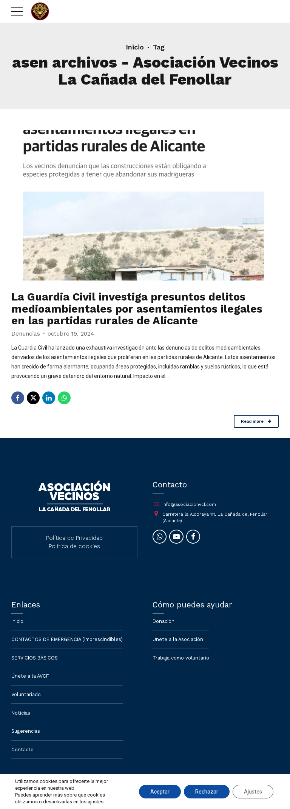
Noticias (20, 713)
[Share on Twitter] (33, 397)
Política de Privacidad (74, 538)
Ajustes (253, 792)
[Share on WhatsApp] (64, 397)
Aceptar (160, 792)
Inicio (135, 47)
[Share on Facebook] (17, 397)
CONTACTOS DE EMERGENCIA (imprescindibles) (67, 639)
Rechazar (206, 792)
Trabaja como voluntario (181, 658)
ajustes (95, 801)
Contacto (22, 749)
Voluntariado (26, 694)
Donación (163, 621)
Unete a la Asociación (178, 639)
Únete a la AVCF (30, 676)
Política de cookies (74, 546)
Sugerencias (25, 731)
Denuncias (25, 333)
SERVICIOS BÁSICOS (34, 658)
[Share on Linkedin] (48, 397)
